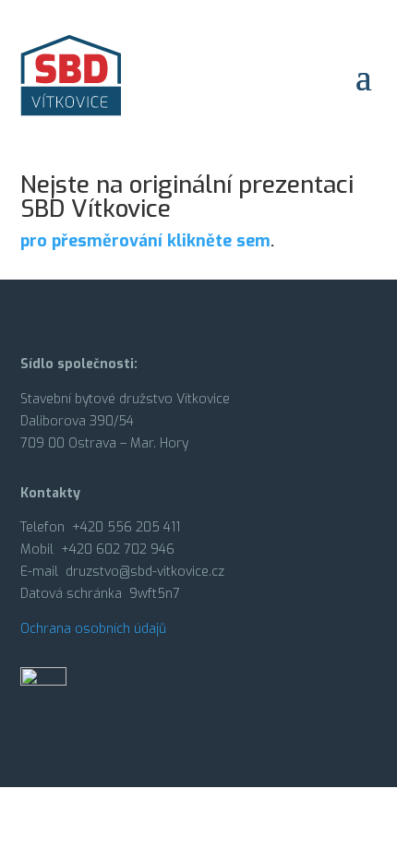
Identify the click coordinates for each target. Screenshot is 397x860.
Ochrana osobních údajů (93, 629)
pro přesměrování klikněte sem (145, 241)
